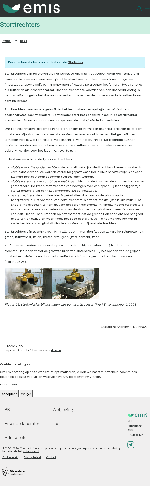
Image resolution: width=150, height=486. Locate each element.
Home (6, 40)
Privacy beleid (32, 457)
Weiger (26, 394)
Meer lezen (8, 384)
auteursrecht (31, 451)
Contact (51, 457)
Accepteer (9, 394)
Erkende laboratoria (24, 423)
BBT (8, 409)
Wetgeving (63, 409)
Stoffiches (75, 62)
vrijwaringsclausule (86, 448)
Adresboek (15, 437)
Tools (58, 423)
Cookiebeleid (10, 457)
